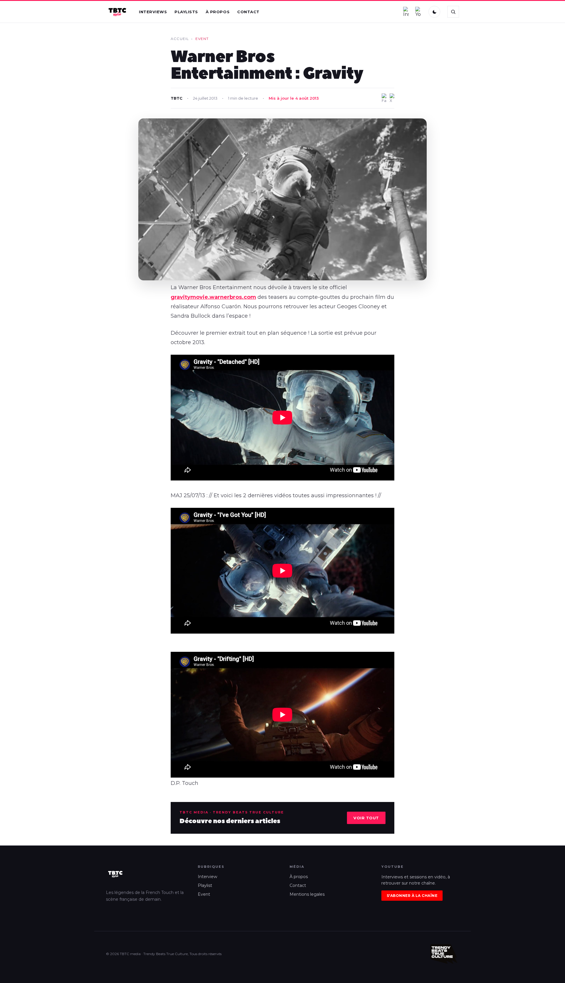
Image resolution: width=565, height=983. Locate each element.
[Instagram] (405, 11)
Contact (248, 11)
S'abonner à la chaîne (412, 895)
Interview (207, 876)
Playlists (186, 11)
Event (204, 894)
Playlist (205, 885)
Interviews (153, 11)
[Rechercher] (453, 12)
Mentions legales (307, 894)
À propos (218, 11)
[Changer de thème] (434, 12)
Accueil (180, 38)
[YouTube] (418, 11)
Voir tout (366, 817)
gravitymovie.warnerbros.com (213, 297)
